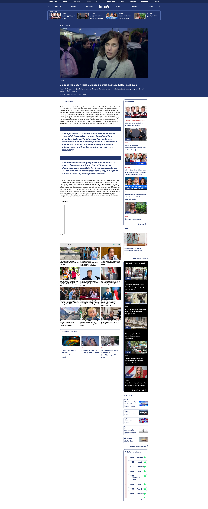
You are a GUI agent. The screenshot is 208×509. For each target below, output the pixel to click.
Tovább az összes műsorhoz (138, 446)
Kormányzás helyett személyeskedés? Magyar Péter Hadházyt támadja (96, 17)
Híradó (126, 400)
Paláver (127, 380)
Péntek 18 (127, 192)
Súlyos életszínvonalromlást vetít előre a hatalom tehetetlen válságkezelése (135, 311)
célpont (62, 80)
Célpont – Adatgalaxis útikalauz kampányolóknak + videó (69, 354)
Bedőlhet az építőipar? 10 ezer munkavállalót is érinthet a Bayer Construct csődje (133, 251)
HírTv (61, 25)
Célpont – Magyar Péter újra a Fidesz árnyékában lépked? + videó (109, 354)
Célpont (68, 25)
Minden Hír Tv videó (137, 390)
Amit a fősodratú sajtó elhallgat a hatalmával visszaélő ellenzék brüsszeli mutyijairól (124, 17)
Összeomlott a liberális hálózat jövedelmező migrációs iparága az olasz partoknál (136, 287)
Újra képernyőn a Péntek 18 (152, 15)
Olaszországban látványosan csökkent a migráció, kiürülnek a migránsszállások (135, 361)
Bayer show (128, 427)
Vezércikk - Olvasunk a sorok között (135, 120)
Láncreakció (128, 438)
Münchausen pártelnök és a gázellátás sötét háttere (68, 16)
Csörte (126, 419)
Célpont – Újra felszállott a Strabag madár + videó (90, 352)
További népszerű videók (139, 258)
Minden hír (140, 224)
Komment (127, 167)
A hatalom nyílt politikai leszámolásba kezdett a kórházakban (132, 336)
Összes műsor (139, 500)
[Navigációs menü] (48, 6)
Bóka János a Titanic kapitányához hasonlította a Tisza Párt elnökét (136, 384)
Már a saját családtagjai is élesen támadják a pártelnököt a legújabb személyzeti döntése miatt (135, 172)
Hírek (126, 142)
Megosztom (69, 101)
